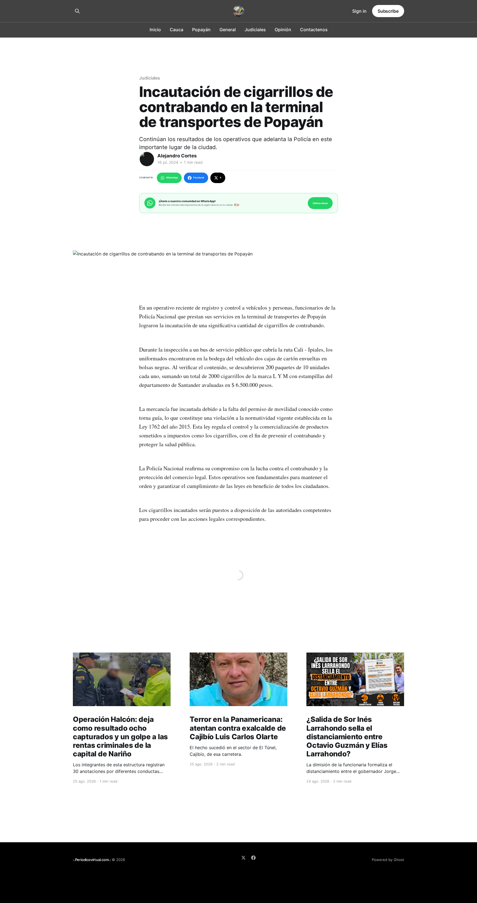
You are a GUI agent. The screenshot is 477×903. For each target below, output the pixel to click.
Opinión (283, 29)
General (227, 29)
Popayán (201, 29)
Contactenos (314, 29)
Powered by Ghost (388, 859)
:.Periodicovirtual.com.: (92, 859)
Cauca (176, 29)
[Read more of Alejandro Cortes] (147, 159)
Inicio (155, 29)
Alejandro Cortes (177, 156)
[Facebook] (253, 858)
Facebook (198, 177)
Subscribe (388, 11)
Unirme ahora (320, 203)
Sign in (359, 11)
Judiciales (255, 29)
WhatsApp (172, 177)
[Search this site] (77, 11)
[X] (243, 858)
